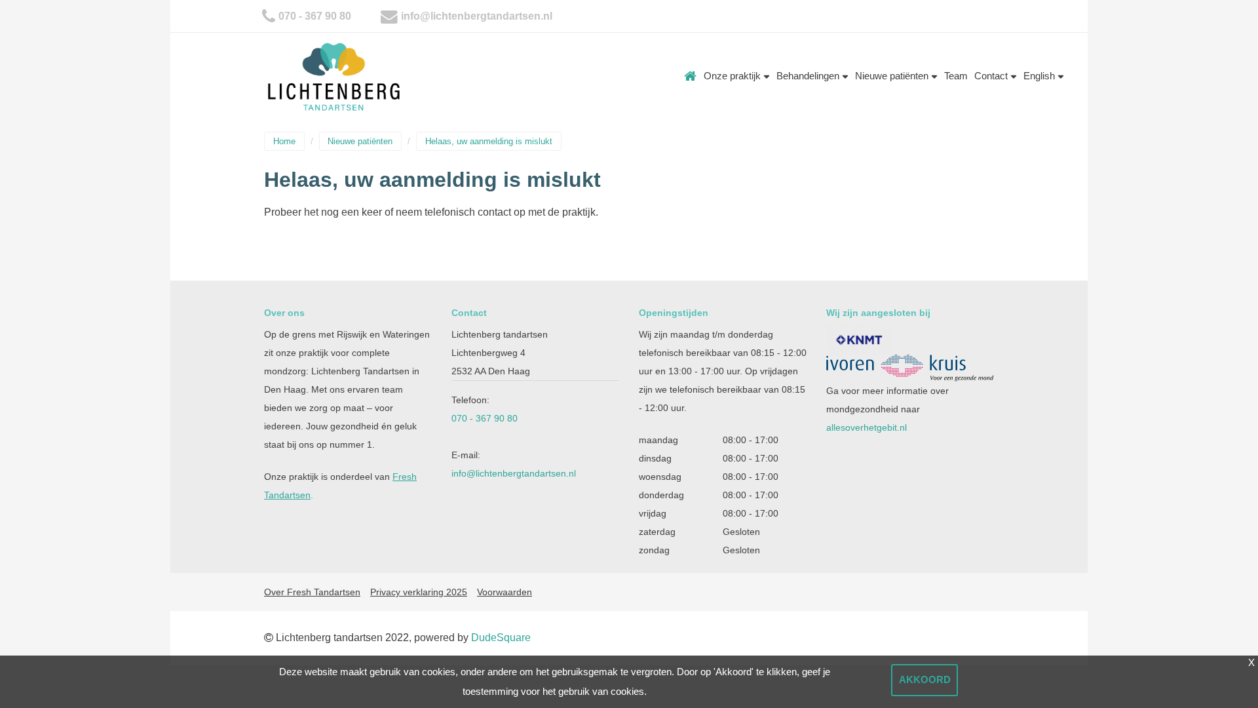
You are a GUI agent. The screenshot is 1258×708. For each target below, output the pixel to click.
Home (690, 76)
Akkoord (925, 679)
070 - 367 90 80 (314, 16)
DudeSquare (501, 637)
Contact (992, 75)
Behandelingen (809, 75)
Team (956, 75)
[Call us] (268, 16)
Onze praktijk (733, 75)
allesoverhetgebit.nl (866, 427)
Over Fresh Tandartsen (312, 592)
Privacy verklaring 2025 (418, 592)
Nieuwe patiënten (893, 75)
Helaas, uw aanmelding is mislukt (488, 141)
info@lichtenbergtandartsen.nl (476, 16)
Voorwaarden (504, 592)
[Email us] (389, 16)
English (1040, 75)
